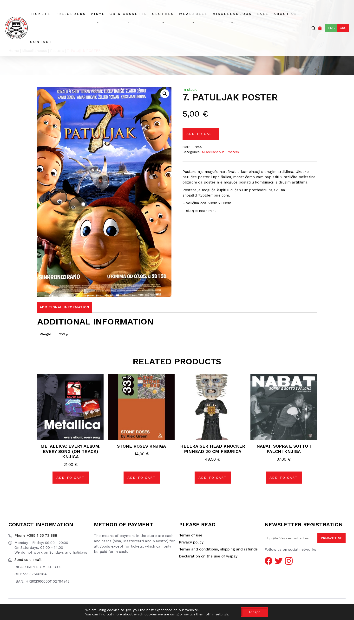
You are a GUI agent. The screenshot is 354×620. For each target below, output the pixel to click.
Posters (233, 152)
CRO (343, 28)
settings (222, 614)
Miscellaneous (232, 14)
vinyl (98, 14)
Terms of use (190, 535)
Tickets (40, 14)
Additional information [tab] (64, 307)
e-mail (27, 559)
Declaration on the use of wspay (208, 556)
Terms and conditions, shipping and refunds (218, 549)
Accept (254, 612)
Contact (41, 42)
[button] (164, 93)
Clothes (163, 14)
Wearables (193, 14)
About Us (285, 14)
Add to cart (200, 134)
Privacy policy (191, 542)
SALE (263, 14)
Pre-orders (70, 14)
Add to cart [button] (70, 477)
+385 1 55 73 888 (35, 535)
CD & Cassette (128, 14)
